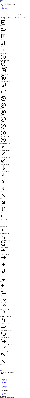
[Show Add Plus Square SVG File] (3, 38)
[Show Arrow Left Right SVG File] (3, 239)
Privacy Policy (6, 397)
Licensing (9, 397)
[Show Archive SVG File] (3, 94)
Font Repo (3, 394)
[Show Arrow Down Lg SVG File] (3, 170)
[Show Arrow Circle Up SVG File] (3, 142)
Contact (12, 397)
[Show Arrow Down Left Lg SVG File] (3, 163)
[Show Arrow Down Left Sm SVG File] (3, 149)
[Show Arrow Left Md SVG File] (3, 225)
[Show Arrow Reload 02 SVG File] (3, 246)
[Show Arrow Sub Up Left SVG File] (3, 322)
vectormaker (4, 393)
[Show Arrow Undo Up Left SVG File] (3, 336)
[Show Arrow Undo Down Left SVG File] (3, 329)
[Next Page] (1, 368)
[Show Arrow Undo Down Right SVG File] (3, 343)
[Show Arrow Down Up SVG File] (3, 211)
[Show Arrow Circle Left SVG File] (3, 121)
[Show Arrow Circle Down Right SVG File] (3, 101)
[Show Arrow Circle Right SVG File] (3, 135)
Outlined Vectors (4, 381)
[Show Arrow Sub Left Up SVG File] (3, 294)
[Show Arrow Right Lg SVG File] (3, 260)
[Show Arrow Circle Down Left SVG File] (3, 80)
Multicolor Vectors (4, 380)
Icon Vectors (4, 382)
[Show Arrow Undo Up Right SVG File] (3, 350)
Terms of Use (2, 397)
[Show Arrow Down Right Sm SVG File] (3, 184)
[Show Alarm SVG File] (3, 66)
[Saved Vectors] (2, 9)
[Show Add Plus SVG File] (3, 52)
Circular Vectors (4, 386)
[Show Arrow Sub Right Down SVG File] (3, 301)
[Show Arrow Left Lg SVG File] (3, 218)
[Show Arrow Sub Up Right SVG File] (3, 315)
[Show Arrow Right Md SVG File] (3, 253)
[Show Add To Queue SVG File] (3, 73)
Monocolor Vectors (5, 379)
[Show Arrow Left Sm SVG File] (3, 232)
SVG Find (3, 395)
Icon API (3, 392)
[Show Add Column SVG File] (3, 45)
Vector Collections (4, 8)
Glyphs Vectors (4, 385)
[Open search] (2, 7)
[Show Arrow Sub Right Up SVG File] (3, 308)
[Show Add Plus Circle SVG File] (3, 59)
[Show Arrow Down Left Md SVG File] (3, 156)
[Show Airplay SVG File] (3, 87)
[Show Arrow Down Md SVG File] (3, 177)
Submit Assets (4, 388)
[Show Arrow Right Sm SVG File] (3, 267)
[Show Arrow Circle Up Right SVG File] (3, 128)
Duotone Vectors (4, 387)
